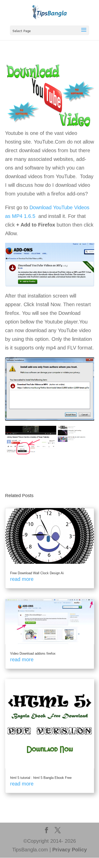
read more (22, 579)
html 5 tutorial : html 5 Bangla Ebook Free (41, 778)
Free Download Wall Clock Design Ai (37, 573)
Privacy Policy (69, 849)
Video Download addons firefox (33, 653)
